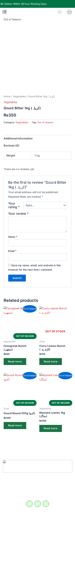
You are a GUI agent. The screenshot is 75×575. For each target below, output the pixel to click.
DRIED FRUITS (47, 536)
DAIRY (42, 521)
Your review (18, 213)
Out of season (45, 122)
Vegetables (19, 96)
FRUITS (43, 526)
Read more (15, 361)
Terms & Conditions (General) (19, 541)
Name (12, 236)
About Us (9, 526)
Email (12, 250)
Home (7, 96)
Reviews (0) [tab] (11, 145)
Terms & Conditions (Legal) (18, 546)
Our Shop (9, 531)
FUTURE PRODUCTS (50, 541)
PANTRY (43, 531)
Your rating (14, 205)
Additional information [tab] (18, 138)
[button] (4, 12)
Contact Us (10, 536)
